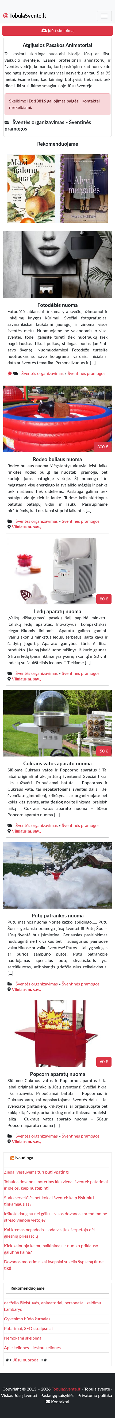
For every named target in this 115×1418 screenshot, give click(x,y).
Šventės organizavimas (42, 373)
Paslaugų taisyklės (57, 1395)
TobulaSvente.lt (27, 16)
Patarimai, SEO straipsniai (28, 1328)
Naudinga (24, 1158)
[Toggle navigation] (104, 16)
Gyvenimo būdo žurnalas (27, 1319)
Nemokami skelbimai (23, 1338)
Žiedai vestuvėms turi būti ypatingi (36, 1172)
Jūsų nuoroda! (26, 1360)
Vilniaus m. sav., (26, 527)
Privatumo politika (95, 1395)
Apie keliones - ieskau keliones (32, 1348)
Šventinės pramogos (86, 373)
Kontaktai (59, 1402)
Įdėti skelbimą (60, 31)
